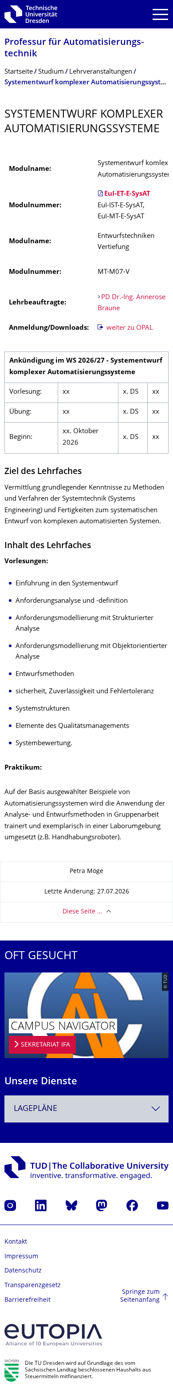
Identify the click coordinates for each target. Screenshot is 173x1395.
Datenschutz (23, 1271)
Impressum (21, 1257)
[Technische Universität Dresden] (30, 14)
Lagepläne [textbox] (35, 1109)
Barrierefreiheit (27, 1300)
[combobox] (86, 1108)
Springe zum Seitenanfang (140, 1296)
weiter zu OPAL (129, 328)
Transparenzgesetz (32, 1285)
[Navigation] (160, 14)
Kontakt (15, 1242)
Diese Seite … (82, 912)
